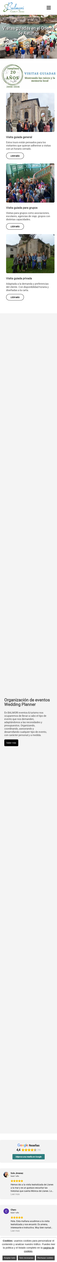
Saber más (11, 743)
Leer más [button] (15, 1194)
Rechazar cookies (45, 1258)
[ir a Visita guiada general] (30, 94)
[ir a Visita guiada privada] (30, 235)
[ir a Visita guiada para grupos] (30, 165)
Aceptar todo (9, 1258)
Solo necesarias (26, 1258)
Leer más (15, 156)
